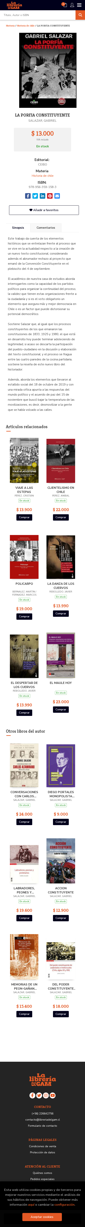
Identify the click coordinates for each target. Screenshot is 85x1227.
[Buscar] (80, 15)
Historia (10, 25)
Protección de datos (42, 1152)
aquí (31, 1204)
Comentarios (46, 228)
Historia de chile (26, 25)
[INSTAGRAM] (46, 1095)
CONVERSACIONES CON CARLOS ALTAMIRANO (24, 794)
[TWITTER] (39, 1095)
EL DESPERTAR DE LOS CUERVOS (24, 685)
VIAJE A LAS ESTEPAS (24, 490)
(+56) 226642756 (42, 1113)
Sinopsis (18, 228)
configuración (64, 1204)
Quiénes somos (42, 1173)
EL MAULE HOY (61, 683)
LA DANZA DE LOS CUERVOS (60, 586)
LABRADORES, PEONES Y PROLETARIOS (24, 890)
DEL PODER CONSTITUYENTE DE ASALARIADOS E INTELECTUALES (60, 986)
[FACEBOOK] (32, 1095)
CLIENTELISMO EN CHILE (60, 490)
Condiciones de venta (42, 1146)
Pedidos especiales (42, 1179)
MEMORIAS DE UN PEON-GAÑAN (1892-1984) (24, 986)
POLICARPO (24, 584)
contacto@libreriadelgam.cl (42, 1120)
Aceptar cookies (42, 1217)
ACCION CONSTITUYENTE (61, 890)
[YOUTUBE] (53, 1095)
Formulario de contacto (42, 1126)
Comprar (24, 517)
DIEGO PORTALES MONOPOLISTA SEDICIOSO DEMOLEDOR (61, 794)
